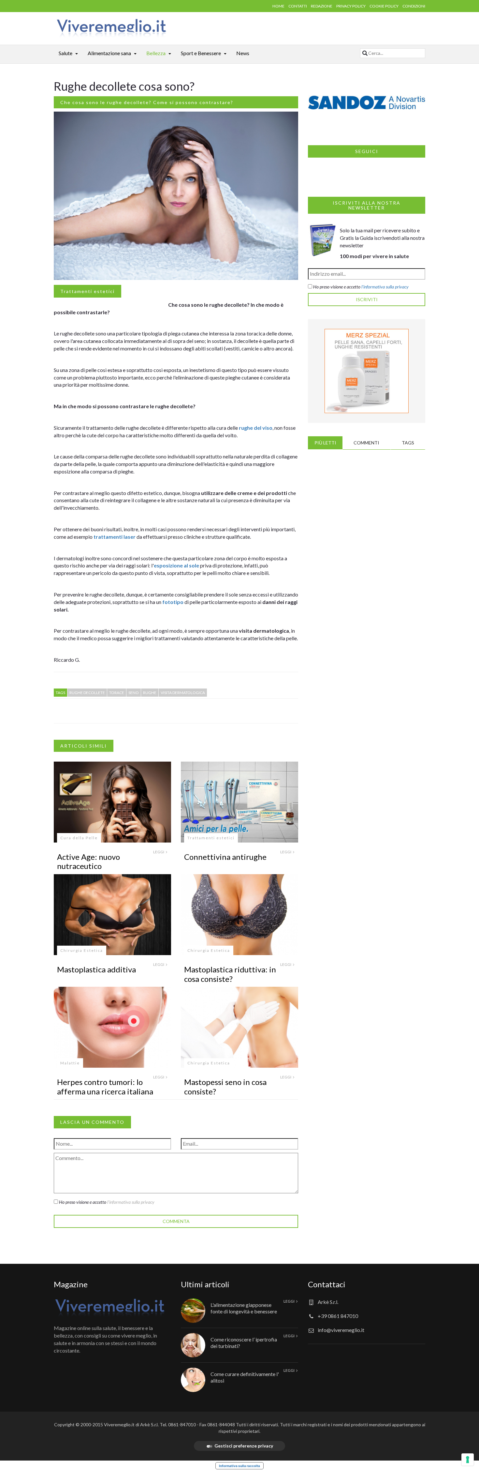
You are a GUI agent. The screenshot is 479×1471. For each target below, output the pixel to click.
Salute (65, 53)
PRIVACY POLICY (351, 6)
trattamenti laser (115, 537)
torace (116, 692)
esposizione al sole (176, 565)
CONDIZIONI (413, 6)
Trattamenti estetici (87, 291)
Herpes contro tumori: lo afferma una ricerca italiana (105, 1086)
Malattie (70, 1063)
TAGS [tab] (408, 442)
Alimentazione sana (109, 53)
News (242, 53)
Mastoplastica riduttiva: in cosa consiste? (230, 974)
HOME (278, 6)
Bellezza (156, 53)
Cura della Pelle (79, 837)
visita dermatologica (183, 692)
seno (133, 692)
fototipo (172, 602)
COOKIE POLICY (384, 6)
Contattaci (326, 1284)
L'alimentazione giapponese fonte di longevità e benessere (243, 1308)
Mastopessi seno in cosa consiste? (225, 1086)
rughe (149, 692)
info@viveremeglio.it (341, 1330)
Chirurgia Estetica (81, 950)
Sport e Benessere (201, 53)
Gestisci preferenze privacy (243, 1445)
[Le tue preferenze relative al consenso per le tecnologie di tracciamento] (467, 1459)
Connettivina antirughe (225, 856)
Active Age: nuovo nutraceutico (88, 861)
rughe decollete (87, 692)
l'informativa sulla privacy (130, 1202)
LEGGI (159, 851)
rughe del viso (255, 428)
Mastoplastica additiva (96, 969)
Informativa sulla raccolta (239, 1466)
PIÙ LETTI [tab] (325, 442)
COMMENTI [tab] (366, 442)
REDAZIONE (321, 6)
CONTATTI (297, 6)
